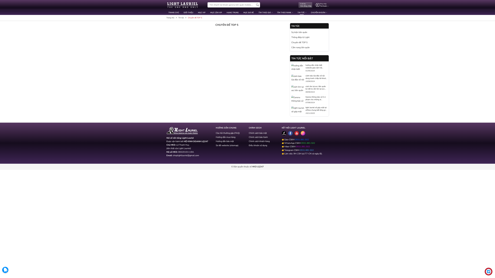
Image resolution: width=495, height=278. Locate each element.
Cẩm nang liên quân (300, 47)
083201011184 (186, 152)
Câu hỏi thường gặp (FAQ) (228, 133)
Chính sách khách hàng (259, 141)
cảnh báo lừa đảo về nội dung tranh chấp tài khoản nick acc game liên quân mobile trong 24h (316, 80)
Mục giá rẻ (248, 12)
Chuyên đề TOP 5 (299, 42)
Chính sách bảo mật (258, 133)
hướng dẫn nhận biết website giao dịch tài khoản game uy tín (314, 67)
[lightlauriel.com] (182, 5)
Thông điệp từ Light (300, 37)
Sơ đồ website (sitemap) (227, 145)
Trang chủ (173, 12)
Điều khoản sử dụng (258, 145)
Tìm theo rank (284, 12)
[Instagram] (303, 133)
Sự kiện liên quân (299, 32)
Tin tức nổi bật (302, 58)
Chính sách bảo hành (258, 137)
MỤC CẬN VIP (216, 12)
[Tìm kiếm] (257, 4)
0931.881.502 (302, 139)
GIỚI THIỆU (188, 12)
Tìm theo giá (264, 12)
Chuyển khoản (318, 12)
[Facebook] (290, 133)
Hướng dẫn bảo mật (225, 141)
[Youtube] (296, 133)
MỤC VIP (201, 12)
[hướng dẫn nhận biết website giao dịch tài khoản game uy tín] (297, 67)
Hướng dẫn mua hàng (225, 137)
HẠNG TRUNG (233, 12)
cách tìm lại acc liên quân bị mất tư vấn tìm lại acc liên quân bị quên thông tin (316, 89)
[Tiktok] (284, 133)
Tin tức (301, 12)
